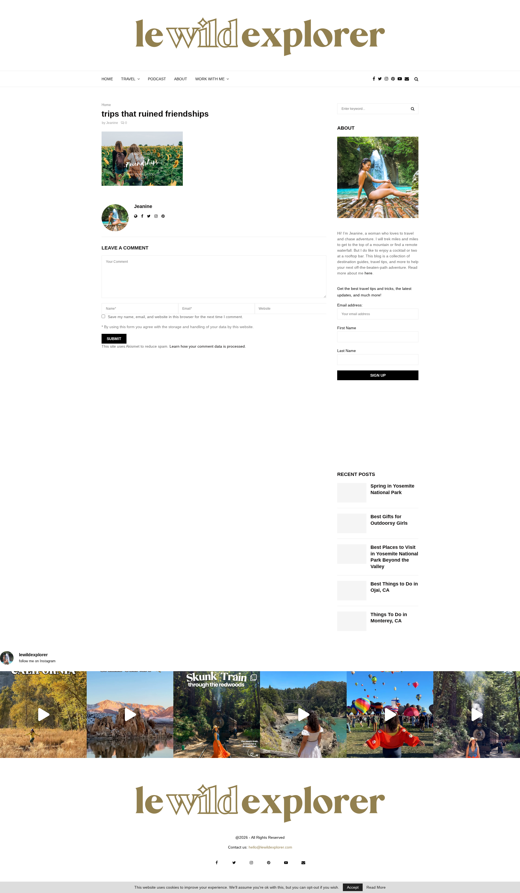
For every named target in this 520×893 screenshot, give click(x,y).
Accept (353, 887)
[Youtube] (401, 79)
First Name (346, 328)
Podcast (157, 79)
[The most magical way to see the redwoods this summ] (216, 714)
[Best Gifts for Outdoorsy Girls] (351, 523)
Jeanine (112, 123)
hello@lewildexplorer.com (270, 847)
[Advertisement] (377, 425)
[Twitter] (381, 79)
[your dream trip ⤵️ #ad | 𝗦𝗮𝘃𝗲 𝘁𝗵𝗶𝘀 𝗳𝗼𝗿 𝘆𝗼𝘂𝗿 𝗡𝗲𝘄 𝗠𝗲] (390, 714)
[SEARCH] (412, 108)
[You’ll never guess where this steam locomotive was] (476, 714)
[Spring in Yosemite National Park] (351, 492)
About (180, 79)
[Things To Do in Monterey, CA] (351, 621)
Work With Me (210, 79)
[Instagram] (388, 79)
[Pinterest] (394, 79)
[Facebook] (375, 79)
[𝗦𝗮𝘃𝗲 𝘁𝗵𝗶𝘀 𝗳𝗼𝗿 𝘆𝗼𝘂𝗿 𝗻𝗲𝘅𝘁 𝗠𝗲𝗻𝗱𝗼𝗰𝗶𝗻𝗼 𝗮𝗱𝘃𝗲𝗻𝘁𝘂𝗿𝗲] (303, 714)
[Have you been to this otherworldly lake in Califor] (130, 714)
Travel (128, 79)
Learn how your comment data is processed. (208, 346)
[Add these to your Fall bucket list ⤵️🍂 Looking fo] (43, 714)
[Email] (408, 79)
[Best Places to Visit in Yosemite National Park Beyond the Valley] (351, 554)
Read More (376, 887)
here (368, 273)
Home (107, 79)
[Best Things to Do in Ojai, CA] (351, 590)
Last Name (346, 350)
